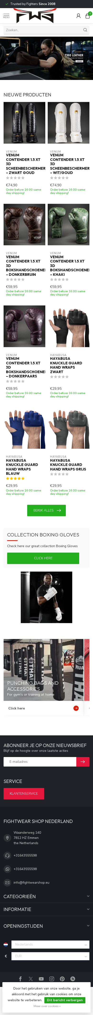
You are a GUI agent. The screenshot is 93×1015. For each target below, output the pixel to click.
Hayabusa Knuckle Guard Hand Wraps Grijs (68, 464)
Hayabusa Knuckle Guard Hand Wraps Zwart (66, 365)
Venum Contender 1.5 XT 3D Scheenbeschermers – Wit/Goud (68, 164)
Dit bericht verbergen (65, 1000)
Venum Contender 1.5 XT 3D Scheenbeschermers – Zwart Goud (24, 164)
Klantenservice (24, 793)
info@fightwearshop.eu (31, 882)
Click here (43, 558)
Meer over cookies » (47, 1006)
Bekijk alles (43, 510)
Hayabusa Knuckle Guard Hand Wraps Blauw (22, 467)
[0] (87, 15)
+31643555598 (25, 855)
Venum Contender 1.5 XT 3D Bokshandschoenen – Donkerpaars (24, 367)
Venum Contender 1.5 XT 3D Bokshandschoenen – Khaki (68, 266)
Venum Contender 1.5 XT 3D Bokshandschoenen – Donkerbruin (24, 266)
